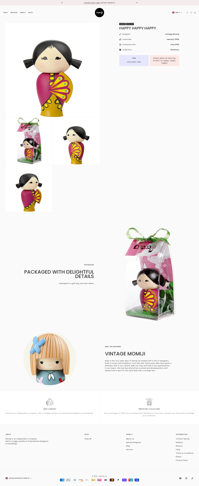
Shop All (88, 439)
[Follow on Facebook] (180, 478)
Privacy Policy (182, 460)
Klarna (178, 457)
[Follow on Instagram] (186, 478)
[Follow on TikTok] (192, 478)
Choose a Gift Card (92, 3)
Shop (5, 12)
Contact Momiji (183, 439)
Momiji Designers (133, 442)
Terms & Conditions (184, 453)
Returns (179, 446)
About (23, 12)
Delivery (179, 442)
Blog (30, 12)
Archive (13, 12)
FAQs (178, 449)
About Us (130, 439)
